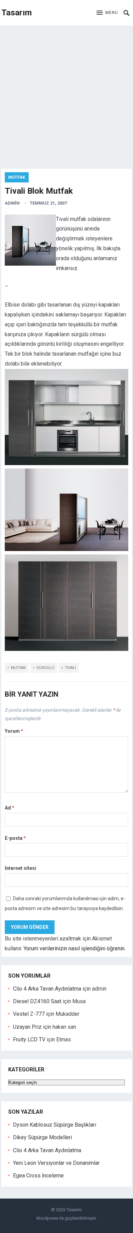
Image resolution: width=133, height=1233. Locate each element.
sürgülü (45, 668)
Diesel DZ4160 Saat (37, 1001)
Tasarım (16, 12)
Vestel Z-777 (29, 1014)
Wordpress (47, 1218)
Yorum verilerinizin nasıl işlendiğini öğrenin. (74, 948)
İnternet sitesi (20, 868)
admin (12, 203)
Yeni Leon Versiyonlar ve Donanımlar (56, 1163)
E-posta (15, 838)
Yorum (14, 731)
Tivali (70, 668)
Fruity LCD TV (29, 1039)
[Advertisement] (66, 95)
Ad (9, 808)
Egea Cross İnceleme (38, 1175)
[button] (107, 13)
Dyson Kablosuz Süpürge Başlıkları (54, 1124)
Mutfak (16, 177)
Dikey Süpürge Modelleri (42, 1137)
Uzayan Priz (27, 1027)
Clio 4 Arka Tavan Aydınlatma (47, 988)
